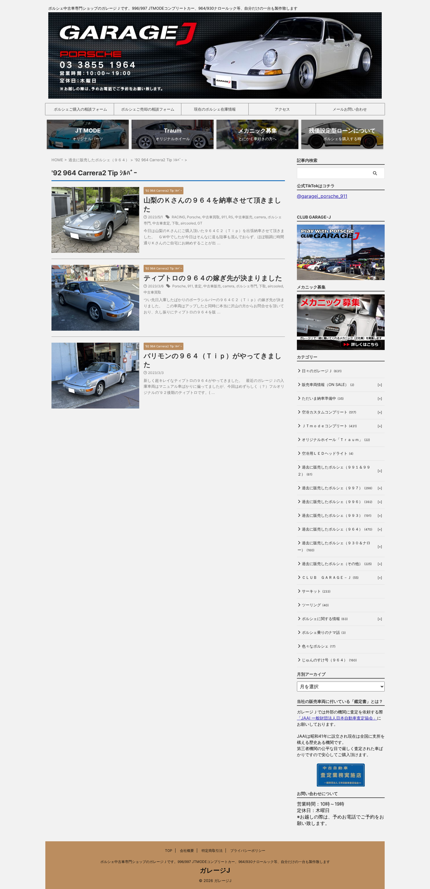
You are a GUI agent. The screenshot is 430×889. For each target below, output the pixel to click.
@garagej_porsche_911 (322, 196)
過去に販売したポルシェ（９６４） (337, 529)
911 (224, 217)
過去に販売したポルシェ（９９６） (337, 501)
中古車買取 (211, 217)
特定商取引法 (212, 850)
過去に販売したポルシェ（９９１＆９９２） (333, 470)
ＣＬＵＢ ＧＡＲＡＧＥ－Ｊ (330, 577)
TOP (168, 850)
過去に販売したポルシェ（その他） (337, 563)
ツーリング (315, 605)
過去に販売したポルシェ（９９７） (337, 487)
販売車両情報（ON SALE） (328, 384)
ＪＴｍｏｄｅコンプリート (329, 425)
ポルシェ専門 (246, 286)
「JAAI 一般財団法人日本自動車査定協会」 (337, 717)
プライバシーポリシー (247, 850)
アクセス (282, 109)
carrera (260, 217)
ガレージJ (215, 870)
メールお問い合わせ (350, 109)
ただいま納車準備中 (323, 398)
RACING (178, 217)
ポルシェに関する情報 (325, 618)
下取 (175, 223)
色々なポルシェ (319, 646)
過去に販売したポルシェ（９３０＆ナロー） (333, 546)
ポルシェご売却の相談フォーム (147, 109)
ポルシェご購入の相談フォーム (80, 109)
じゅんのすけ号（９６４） (329, 660)
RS (230, 217)
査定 (198, 286)
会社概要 (187, 850)
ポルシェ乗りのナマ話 (324, 632)
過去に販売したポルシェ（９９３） (336, 515)
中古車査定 (161, 223)
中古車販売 (243, 217)
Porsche (193, 217)
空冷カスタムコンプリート (329, 412)
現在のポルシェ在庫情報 (215, 109)
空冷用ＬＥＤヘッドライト (327, 453)
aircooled (188, 223)
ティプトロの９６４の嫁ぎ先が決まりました (213, 278)
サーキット (316, 591)
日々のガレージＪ (322, 370)
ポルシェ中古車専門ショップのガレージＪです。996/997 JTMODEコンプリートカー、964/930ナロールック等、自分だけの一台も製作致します (215, 861)
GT (199, 223)
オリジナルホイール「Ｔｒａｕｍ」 (336, 439)
